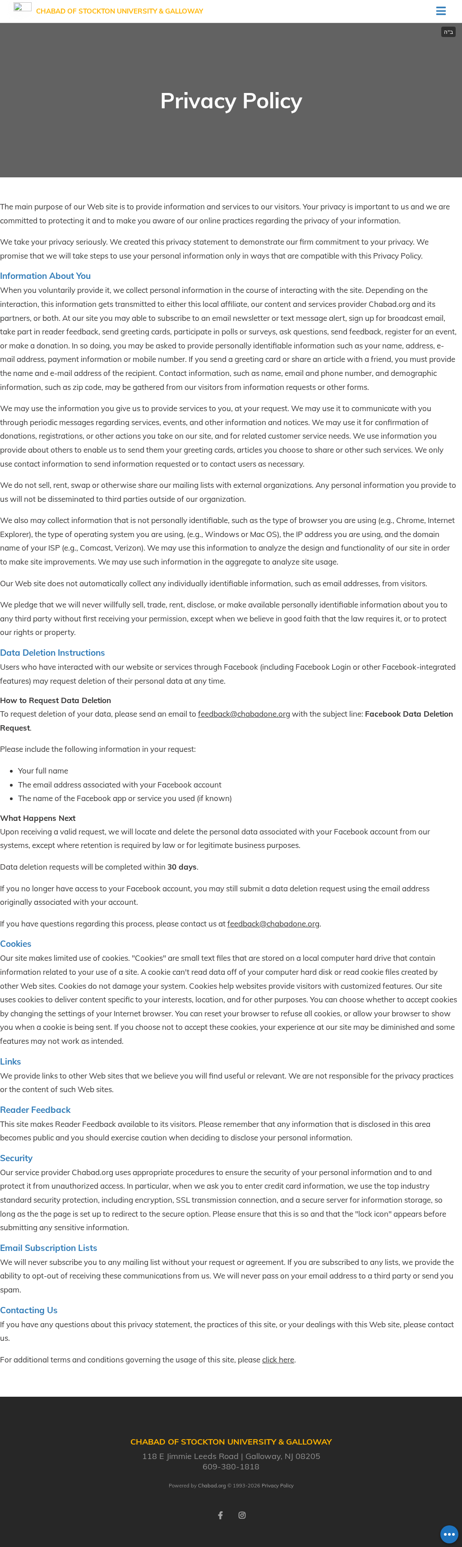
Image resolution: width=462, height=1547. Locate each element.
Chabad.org (212, 1485)
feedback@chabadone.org (244, 713)
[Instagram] (241, 1514)
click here (278, 1359)
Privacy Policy (278, 1485)
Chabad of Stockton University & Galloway (119, 11)
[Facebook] (220, 1514)
